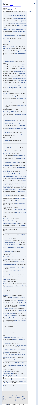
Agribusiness (7, 281)
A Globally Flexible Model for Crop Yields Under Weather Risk (19, 78)
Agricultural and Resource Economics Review (13, 274)
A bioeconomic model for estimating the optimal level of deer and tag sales (16, 365)
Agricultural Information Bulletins (8, 165)
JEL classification (30, 11)
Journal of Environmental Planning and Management (8, 277)
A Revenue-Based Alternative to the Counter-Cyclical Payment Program (16, 87)
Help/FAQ (22, 1)
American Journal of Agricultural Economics (11, 61)
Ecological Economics (8, 279)
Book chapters (29, 10)
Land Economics (12, 373)
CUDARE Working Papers (12, 308)
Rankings (19, 1)
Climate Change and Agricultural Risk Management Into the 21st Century (14, 15)
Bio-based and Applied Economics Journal (17, 35)
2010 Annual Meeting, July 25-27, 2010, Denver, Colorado (15, 244)
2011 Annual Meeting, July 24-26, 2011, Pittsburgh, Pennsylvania (15, 51)
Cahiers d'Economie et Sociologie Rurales (9, 357)
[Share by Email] (6, 3)
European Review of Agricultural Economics (15, 162)
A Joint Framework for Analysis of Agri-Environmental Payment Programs (16, 128)
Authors (13, 1)
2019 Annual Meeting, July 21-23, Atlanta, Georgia (21, 176)
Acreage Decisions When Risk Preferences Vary (18, 71)
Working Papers (12, 251)
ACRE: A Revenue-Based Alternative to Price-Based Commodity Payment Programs (18, 178)
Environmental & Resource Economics (11, 368)
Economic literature (9, 1)
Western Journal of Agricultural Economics (15, 375)
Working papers (6, 9)
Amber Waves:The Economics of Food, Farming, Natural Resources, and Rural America (13, 220)
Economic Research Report (22, 15)
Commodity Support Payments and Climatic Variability (16, 23)
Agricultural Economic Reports (10, 150)
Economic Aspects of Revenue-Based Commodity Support (14, 85)
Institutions (16, 1)
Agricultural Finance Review (16, 223)
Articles (9, 9)
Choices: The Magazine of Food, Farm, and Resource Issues (13, 315)
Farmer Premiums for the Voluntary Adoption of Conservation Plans (19, 276)
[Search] (34, 3)
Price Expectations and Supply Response (17, 40)
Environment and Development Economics (14, 318)
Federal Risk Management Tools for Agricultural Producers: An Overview (19, 18)
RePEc (8, 404)
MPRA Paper (9, 153)
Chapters (11, 9)
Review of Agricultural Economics (13, 264)
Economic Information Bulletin (9, 48)
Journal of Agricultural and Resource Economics (13, 201)
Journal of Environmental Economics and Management (10, 313)
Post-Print (11, 159)
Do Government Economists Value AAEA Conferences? (18, 261)
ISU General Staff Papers (11, 238)
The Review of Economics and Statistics (12, 120)
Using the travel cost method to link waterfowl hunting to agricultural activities (15, 351)
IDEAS (6, 404)
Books (29, 9)
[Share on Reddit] (5, 3)
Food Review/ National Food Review (6, 334)
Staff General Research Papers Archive (12, 242)
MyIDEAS (27, 1)
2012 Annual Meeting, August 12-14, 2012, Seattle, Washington (16, 43)
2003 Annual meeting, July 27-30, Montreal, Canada (12, 111)
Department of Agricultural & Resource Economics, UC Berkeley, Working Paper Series (17, 123)
